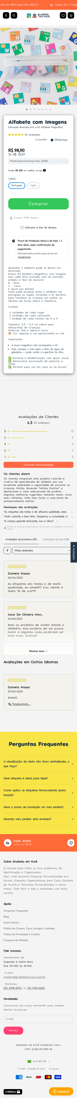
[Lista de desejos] (63, 15)
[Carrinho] (71, 15)
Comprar (39, 204)
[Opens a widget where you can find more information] (61, 1091)
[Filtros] (7, 550)
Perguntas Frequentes (16, 910)
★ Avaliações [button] (74, 552)
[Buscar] (14, 15)
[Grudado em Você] (38, 15)
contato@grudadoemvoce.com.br (24, 977)
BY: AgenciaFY (54, 1069)
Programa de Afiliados (16, 940)
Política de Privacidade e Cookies (22, 934)
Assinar (13, 1030)
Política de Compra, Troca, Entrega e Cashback (29, 928)
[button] (16, 135)
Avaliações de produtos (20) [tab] (21, 539)
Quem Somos (11, 922)
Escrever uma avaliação (38, 465)
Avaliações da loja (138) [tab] (56, 539)
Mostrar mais (36, 651)
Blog (6, 916)
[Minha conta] (6, 15)
